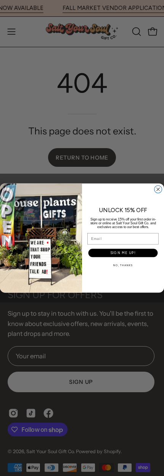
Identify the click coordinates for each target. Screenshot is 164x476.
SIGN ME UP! (122, 253)
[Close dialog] (158, 189)
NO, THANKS (123, 265)
